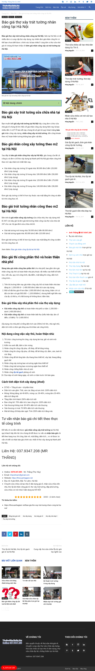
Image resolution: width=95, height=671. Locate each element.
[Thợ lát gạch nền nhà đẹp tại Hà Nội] (79, 198)
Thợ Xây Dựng (75, 266)
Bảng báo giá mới (14, 516)
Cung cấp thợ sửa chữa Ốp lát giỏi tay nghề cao (48, 550)
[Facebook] (67, 1)
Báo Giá (56, 7)
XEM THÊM (30, 560)
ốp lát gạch (18, 372)
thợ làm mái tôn (75, 270)
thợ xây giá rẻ (38, 516)
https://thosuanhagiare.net (22, 478)
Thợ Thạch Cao (75, 273)
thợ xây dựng (27, 516)
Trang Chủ (39, 7)
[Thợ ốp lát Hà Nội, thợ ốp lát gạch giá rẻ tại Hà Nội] (79, 164)
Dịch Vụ (48, 7)
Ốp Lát (63, 7)
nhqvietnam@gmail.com (20, 475)
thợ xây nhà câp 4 (51, 516)
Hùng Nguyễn (69, 50)
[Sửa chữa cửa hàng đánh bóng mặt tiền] (11, 572)
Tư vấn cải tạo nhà (29, 581)
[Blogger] (63, 1)
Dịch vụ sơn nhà (76, 255)
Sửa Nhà (81, 7)
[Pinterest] (79, 1)
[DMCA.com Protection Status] (76, 292)
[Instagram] (71, 1)
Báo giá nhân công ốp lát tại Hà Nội (25, 249)
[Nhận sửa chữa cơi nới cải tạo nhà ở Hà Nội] (79, 102)
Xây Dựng (71, 7)
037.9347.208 (28, 451)
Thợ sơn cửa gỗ (75, 240)
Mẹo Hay (83, 669)
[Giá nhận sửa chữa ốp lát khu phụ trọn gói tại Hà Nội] (32, 591)
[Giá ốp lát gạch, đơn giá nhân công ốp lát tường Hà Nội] (79, 133)
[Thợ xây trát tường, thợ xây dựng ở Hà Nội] (79, 66)
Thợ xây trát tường (9, 519)
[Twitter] (87, 1)
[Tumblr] (83, 1)
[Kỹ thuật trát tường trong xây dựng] (52, 572)
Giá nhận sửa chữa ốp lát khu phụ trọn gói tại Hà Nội (31, 601)
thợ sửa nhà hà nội (77, 262)
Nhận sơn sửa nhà (76, 288)
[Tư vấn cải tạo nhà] (32, 572)
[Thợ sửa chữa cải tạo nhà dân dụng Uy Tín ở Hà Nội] (79, 32)
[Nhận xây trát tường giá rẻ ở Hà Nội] (52, 593)
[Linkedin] (75, 1)
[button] (90, 7)
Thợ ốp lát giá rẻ (76, 281)
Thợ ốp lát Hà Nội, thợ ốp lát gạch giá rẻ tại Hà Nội (16, 550)
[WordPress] (91, 1)
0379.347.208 (16, 472)
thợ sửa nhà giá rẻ (50, 643)
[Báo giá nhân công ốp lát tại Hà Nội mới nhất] (11, 593)
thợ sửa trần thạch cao (78, 277)
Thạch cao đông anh (77, 244)
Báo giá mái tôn (75, 247)
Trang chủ (5, 13)
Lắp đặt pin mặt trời (77, 285)
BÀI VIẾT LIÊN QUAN (12, 560)
